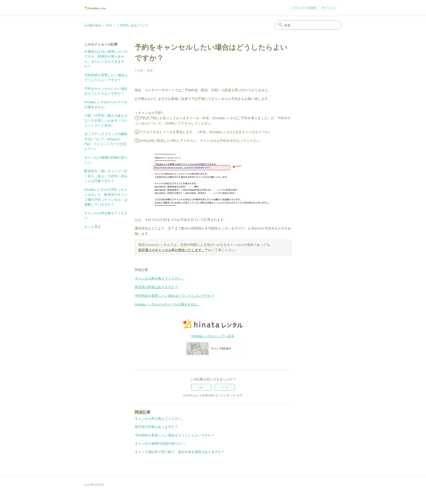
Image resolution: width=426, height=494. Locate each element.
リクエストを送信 (304, 8)
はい (201, 387)
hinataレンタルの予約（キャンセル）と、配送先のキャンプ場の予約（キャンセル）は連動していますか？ (106, 197)
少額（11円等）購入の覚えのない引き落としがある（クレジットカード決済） (106, 120)
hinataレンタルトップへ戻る (212, 336)
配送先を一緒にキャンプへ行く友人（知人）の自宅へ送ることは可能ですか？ (106, 176)
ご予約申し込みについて (132, 25)
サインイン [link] (329, 8)
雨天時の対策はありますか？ (156, 287)
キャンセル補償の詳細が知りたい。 (106, 160)
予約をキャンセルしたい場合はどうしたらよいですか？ (106, 91)
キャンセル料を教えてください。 (106, 215)
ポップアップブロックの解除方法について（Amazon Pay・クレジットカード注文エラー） (106, 141)
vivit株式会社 (92, 25)
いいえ (225, 387)
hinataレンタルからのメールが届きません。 (105, 104)
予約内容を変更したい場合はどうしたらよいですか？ (106, 77)
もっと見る (92, 226)
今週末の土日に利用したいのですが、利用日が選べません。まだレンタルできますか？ (106, 59)
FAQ (109, 25)
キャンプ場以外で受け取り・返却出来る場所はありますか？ (180, 452)
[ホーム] (95, 8)
